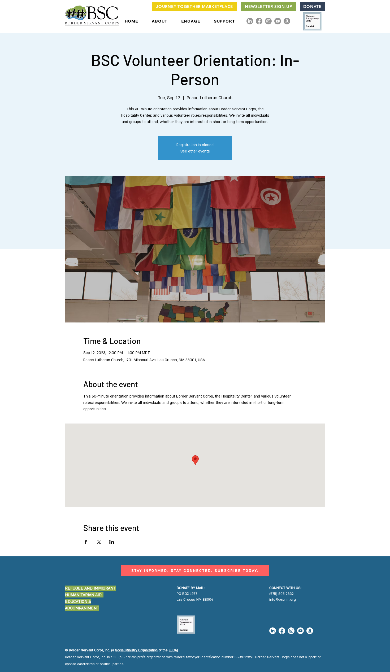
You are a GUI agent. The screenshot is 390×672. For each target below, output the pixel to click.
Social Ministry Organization (136, 650)
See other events (195, 151)
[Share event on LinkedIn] (111, 542)
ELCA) (173, 650)
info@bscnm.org (282, 599)
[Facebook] (259, 21)
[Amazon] (287, 21)
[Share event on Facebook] (85, 542)
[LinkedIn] (249, 21)
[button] (159, 21)
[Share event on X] (98, 542)
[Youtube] (277, 21)
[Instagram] (268, 21)
